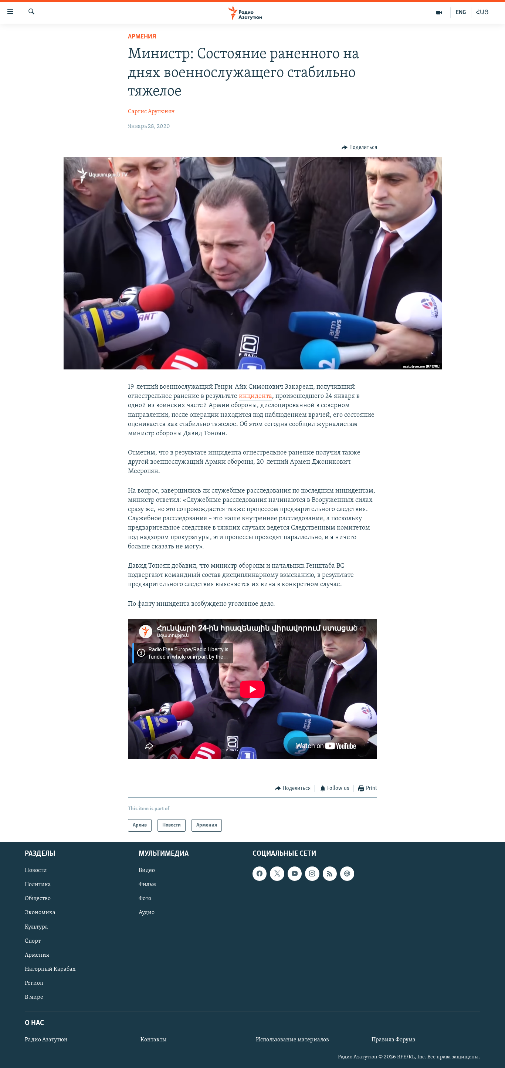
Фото (145, 899)
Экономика (40, 913)
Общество (38, 899)
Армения (142, 37)
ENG (461, 13)
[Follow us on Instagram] (312, 874)
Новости (36, 871)
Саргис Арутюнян (151, 112)
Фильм (147, 885)
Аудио (147, 913)
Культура (36, 927)
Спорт (33, 941)
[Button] (359, 147)
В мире (34, 997)
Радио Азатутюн (46, 1040)
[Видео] (439, 12)
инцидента (255, 396)
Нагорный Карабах (50, 969)
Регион (34, 983)
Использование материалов (292, 1040)
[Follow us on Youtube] (295, 874)
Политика (38, 885)
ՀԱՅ (482, 13)
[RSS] (330, 874)
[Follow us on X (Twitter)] (277, 874)
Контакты (153, 1040)
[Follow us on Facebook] (260, 874)
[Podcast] (347, 874)
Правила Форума (394, 1040)
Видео (147, 871)
